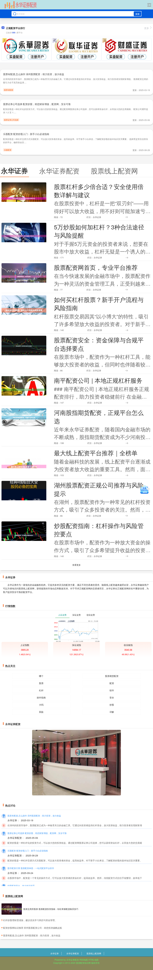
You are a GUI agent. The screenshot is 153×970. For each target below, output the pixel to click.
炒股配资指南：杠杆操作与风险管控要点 (99, 529)
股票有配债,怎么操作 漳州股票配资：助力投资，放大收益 (33, 74)
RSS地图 (83, 959)
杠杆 (41, 690)
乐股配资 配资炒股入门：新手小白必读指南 (26, 134)
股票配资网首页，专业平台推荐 (96, 267)
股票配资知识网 (83, 962)
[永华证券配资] (21, 5)
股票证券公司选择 (11, 120)
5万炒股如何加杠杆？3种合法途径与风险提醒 (99, 231)
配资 (112, 683)
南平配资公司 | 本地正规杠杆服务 (98, 380)
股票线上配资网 (94, 953)
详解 (112, 711)
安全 (112, 697)
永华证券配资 (72, 953)
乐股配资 (7, 150)
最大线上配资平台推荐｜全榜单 (95, 453)
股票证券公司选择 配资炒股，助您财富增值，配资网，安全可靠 (37, 104)
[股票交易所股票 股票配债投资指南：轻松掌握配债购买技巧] (11, 909)
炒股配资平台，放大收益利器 (21, 885)
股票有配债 (8, 90)
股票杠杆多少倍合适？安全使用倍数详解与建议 (99, 190)
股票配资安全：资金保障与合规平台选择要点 (99, 344)
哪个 (41, 675)
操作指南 (41, 697)
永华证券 (54, 953)
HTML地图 (93, 959)
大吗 (41, 704)
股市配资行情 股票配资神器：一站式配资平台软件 (30, 868)
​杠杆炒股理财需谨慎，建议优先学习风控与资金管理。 (30, 920)
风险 (41, 711)
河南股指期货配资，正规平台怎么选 (99, 416)
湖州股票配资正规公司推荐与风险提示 (99, 489)
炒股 (112, 704)
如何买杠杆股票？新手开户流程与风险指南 (99, 303)
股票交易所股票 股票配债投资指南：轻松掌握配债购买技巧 (50, 908)
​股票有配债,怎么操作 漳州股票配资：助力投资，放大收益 (31, 935)
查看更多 (76, 564)
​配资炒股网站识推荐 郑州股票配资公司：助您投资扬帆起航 (32, 927)
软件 (112, 690)
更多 (146, 28)
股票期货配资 (111, 675)
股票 (41, 683)
